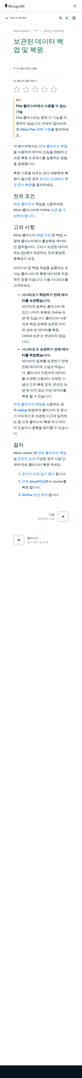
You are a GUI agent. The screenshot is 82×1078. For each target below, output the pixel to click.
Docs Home (21, 31)
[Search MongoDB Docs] (61, 18)
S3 (23, 253)
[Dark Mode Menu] (74, 18)
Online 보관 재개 (35, 495)
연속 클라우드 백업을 (29, 404)
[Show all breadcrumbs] (36, 31)
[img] (16, 89)
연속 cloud (30, 481)
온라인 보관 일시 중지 (38, 474)
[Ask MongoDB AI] (67, 18)
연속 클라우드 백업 (53, 146)
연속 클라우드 (23, 204)
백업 (41, 481)
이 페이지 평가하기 (25, 80)
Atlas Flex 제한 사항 (35, 129)
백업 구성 (44, 235)
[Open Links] (75, 6)
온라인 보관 (26, 459)
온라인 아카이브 (54, 31)
